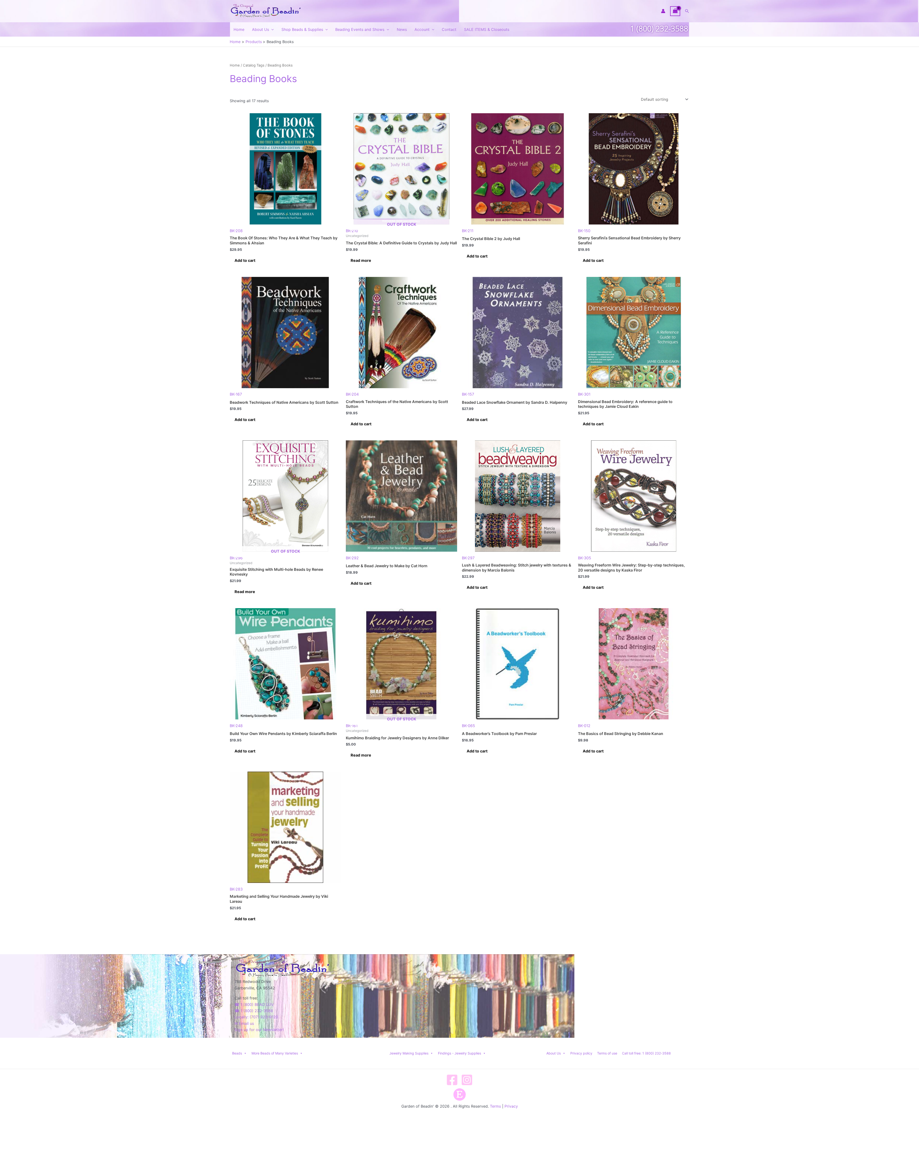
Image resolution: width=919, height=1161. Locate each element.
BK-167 (236, 394)
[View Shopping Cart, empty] (675, 11)
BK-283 (236, 889)
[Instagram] (467, 1080)
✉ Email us (244, 1023)
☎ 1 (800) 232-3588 (254, 1010)
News (402, 29)
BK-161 (381, 722)
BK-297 (468, 557)
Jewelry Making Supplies (408, 1053)
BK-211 (467, 230)
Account (422, 29)
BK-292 (352, 557)
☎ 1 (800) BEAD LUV (254, 1004)
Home (239, 29)
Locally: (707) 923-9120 (256, 1017)
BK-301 (584, 394)
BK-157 (468, 394)
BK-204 (352, 394)
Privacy (511, 1106)
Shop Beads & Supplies (302, 29)
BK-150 (584, 230)
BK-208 (236, 230)
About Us (260, 29)
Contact (449, 29)
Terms (495, 1106)
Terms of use (607, 1053)
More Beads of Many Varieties (275, 1053)
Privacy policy (581, 1053)
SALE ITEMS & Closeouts (486, 29)
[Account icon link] (663, 11)
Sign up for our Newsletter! (259, 1029)
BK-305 (584, 557)
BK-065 (468, 725)
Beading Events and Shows (359, 29)
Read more (361, 260)
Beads (237, 1053)
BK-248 (236, 725)
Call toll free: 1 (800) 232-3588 (646, 1053)
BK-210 (381, 227)
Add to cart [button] (245, 260)
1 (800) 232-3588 (659, 28)
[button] (687, 11)
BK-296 (265, 554)
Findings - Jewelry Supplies (459, 1053)
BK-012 (584, 725)
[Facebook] (452, 1080)
